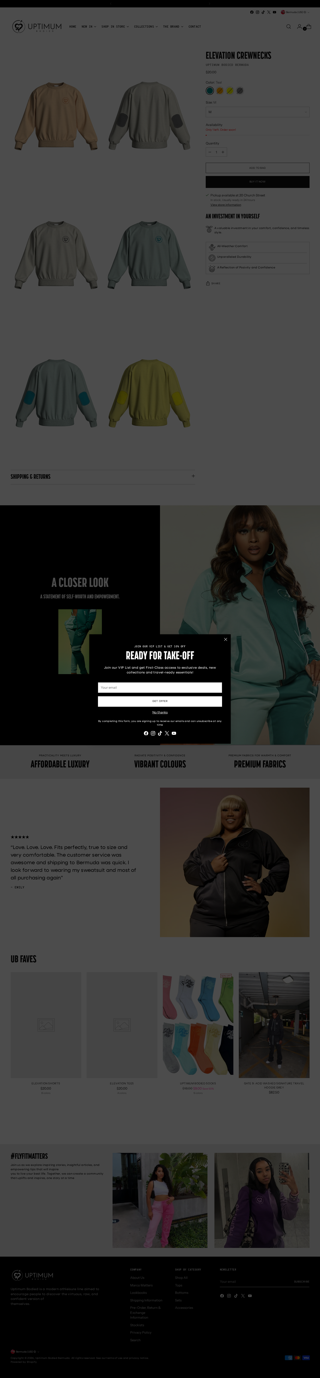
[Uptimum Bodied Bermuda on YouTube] (174, 734)
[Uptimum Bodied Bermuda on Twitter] (167, 734)
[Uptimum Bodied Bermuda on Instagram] (153, 734)
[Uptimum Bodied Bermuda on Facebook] (146, 734)
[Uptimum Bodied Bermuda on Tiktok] (160, 734)
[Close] (225, 639)
